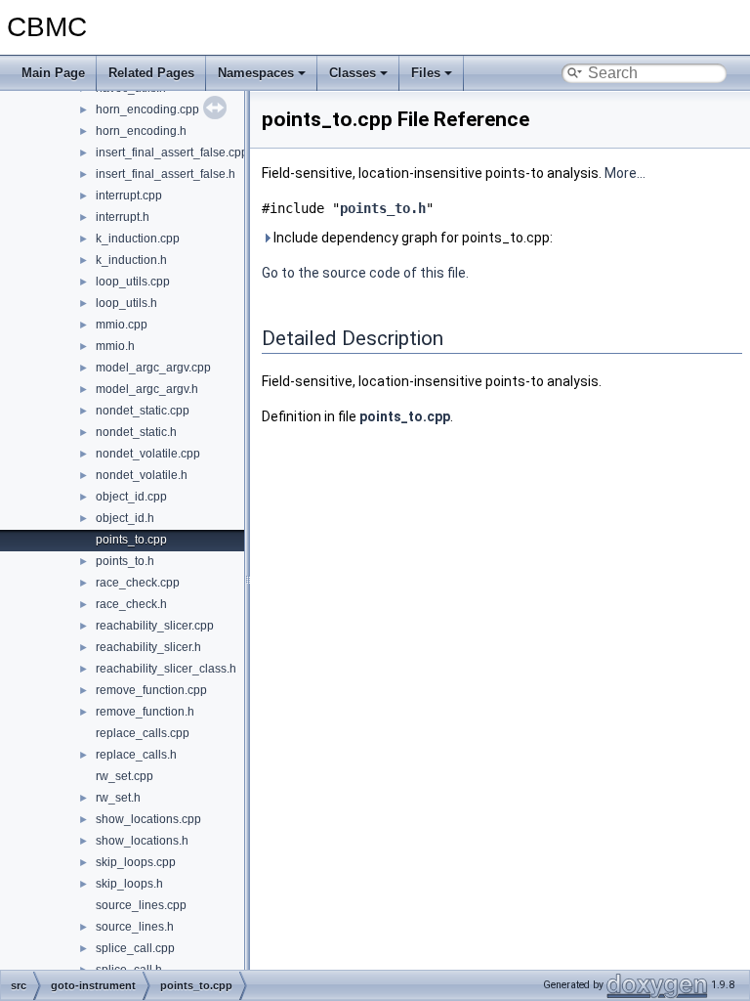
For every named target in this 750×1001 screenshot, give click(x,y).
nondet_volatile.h (142, 475)
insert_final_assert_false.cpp (172, 152)
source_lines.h (135, 927)
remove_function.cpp (151, 690)
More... (625, 173)
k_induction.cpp (138, 238)
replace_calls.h (136, 755)
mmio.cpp (121, 324)
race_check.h (131, 604)
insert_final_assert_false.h (165, 174)
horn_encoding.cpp (147, 109)
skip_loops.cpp (136, 862)
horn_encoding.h (141, 131)
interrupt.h (122, 217)
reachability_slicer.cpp (155, 625)
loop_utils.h (126, 303)
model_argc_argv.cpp (153, 367)
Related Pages (151, 72)
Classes (352, 72)
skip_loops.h (129, 884)
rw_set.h (118, 798)
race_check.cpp (138, 582)
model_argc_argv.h (147, 389)
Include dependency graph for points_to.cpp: (412, 237)
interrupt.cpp (129, 195)
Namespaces (256, 72)
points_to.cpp (131, 539)
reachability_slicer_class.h (166, 668)
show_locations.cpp (148, 819)
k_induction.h (131, 260)
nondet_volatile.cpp (148, 453)
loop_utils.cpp (133, 281)
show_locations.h (142, 841)
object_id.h (125, 518)
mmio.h (115, 346)
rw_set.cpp (124, 776)
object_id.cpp (131, 496)
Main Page (53, 72)
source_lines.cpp (141, 905)
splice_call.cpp (135, 948)
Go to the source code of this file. (365, 273)
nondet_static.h (136, 432)
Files (425, 72)
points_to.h (125, 561)
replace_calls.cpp (142, 733)
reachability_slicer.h (148, 647)
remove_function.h (145, 711)
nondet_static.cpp (142, 410)
